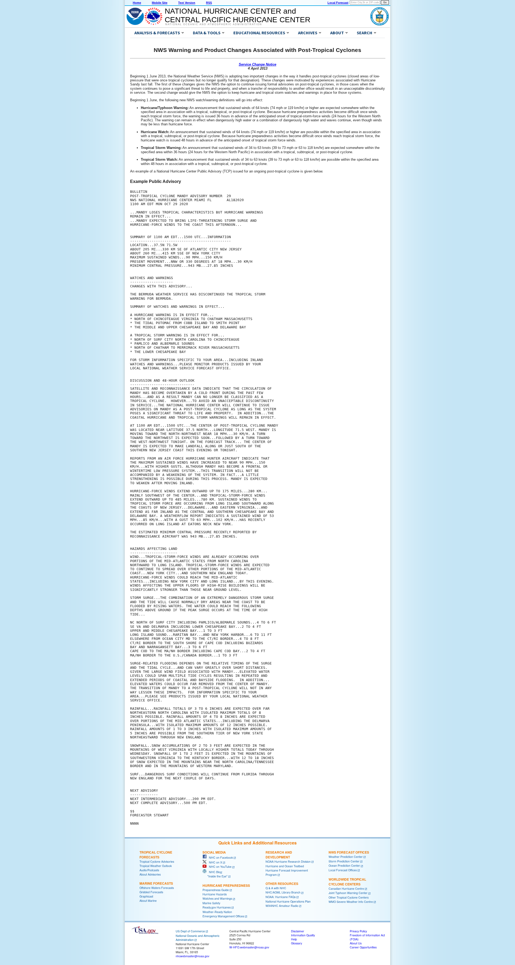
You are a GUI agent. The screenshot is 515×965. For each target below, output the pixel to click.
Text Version (186, 2)
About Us (356, 943)
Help (294, 939)
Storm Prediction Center (344, 861)
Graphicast (146, 896)
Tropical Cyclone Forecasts (155, 854)
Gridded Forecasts (151, 892)
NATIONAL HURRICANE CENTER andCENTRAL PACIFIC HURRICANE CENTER (237, 15)
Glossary (296, 943)
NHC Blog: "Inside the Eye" (215, 874)
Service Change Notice (257, 64)
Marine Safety (211, 903)
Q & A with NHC (276, 888)
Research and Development (279, 854)
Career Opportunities (363, 947)
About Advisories (150, 874)
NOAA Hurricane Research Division (288, 861)
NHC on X (214, 862)
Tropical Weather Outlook (155, 866)
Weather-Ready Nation (217, 912)
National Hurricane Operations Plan (288, 901)
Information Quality (303, 935)
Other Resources (282, 883)
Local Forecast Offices (343, 870)
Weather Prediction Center (346, 857)
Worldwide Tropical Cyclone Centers (347, 882)
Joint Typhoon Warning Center (348, 893)
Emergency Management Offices (223, 916)
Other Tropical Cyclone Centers (349, 897)
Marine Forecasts (156, 883)
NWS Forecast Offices (349, 852)
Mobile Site (159, 2)
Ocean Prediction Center (344, 865)
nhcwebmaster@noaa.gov (192, 956)
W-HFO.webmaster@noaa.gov (249, 947)
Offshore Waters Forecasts (156, 888)
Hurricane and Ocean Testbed (285, 866)
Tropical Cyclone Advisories (156, 861)
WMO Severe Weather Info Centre (351, 902)
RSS (209, 2)
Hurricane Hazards (215, 894)
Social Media (214, 852)
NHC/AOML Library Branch (283, 892)
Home (137, 2)
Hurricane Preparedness (226, 885)
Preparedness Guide (216, 890)
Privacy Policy (358, 931)
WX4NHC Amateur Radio (282, 906)
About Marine (148, 901)
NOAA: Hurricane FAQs (281, 897)
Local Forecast (338, 2)
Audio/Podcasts (149, 870)
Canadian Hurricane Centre (346, 889)
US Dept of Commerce (190, 931)
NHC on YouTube (219, 867)
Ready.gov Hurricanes (217, 907)
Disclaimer (297, 931)
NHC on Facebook (220, 857)
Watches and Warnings (217, 898)
